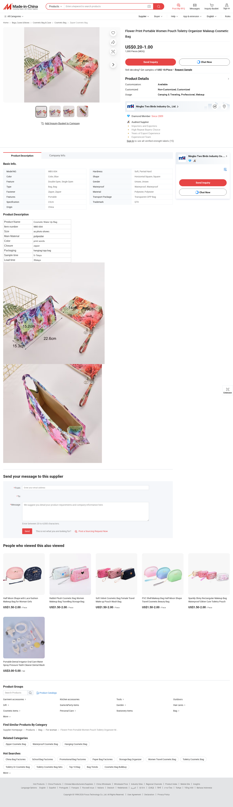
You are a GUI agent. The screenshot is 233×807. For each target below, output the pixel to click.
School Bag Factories (42, 759)
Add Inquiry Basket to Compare (62, 123)
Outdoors (178, 699)
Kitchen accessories (69, 699)
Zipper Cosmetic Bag (79, 22)
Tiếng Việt (188, 787)
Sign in (226, 8)
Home (5, 22)
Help (173, 16)
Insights (196, 784)
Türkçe (178, 787)
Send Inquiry (150, 62)
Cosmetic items (10, 710)
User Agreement (134, 794)
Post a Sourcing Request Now (91, 531)
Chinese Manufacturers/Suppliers (79, 784)
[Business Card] (225, 169)
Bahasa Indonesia (204, 787)
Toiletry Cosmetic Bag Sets (49, 766)
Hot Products (39, 784)
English (42, 787)
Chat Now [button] (206, 62)
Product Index (171, 784)
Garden (120, 705)
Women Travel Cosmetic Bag (162, 759)
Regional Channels (154, 784)
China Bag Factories (16, 759)
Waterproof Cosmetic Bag (45, 744)
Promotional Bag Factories (73, 759)
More (6, 772)
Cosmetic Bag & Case (42, 22)
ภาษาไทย (168, 787)
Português (63, 787)
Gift (5, 705)
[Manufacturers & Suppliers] (20, 6)
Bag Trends (92, 766)
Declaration (149, 794)
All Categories (14, 16)
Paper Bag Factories (103, 759)
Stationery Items (124, 710)
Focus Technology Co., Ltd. (95, 794)
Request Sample (183, 69)
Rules (227, 16)
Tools (119, 699)
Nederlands (122, 787)
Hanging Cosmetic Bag (76, 744)
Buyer (157, 16)
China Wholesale (103, 784)
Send (27, 531)
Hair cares (178, 705)
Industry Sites (137, 784)
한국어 (142, 787)
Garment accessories (13, 699)
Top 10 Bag (74, 766)
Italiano (100, 787)
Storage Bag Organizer (130, 759)
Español (52, 787)
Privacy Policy (164, 794)
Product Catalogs (48, 692)
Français (75, 787)
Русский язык (88, 787)
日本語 (151, 787)
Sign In (130, 140)
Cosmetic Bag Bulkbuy (116, 766)
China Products (54, 784)
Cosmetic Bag (60, 22)
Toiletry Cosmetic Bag (193, 759)
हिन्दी (159, 787)
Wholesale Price (121, 784)
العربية (133, 787)
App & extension (191, 16)
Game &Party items (69, 705)
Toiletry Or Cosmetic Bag (18, 766)
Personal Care (67, 710)
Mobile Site (185, 784)
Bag (175, 710)
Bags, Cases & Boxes (20, 22)
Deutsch (110, 787)
